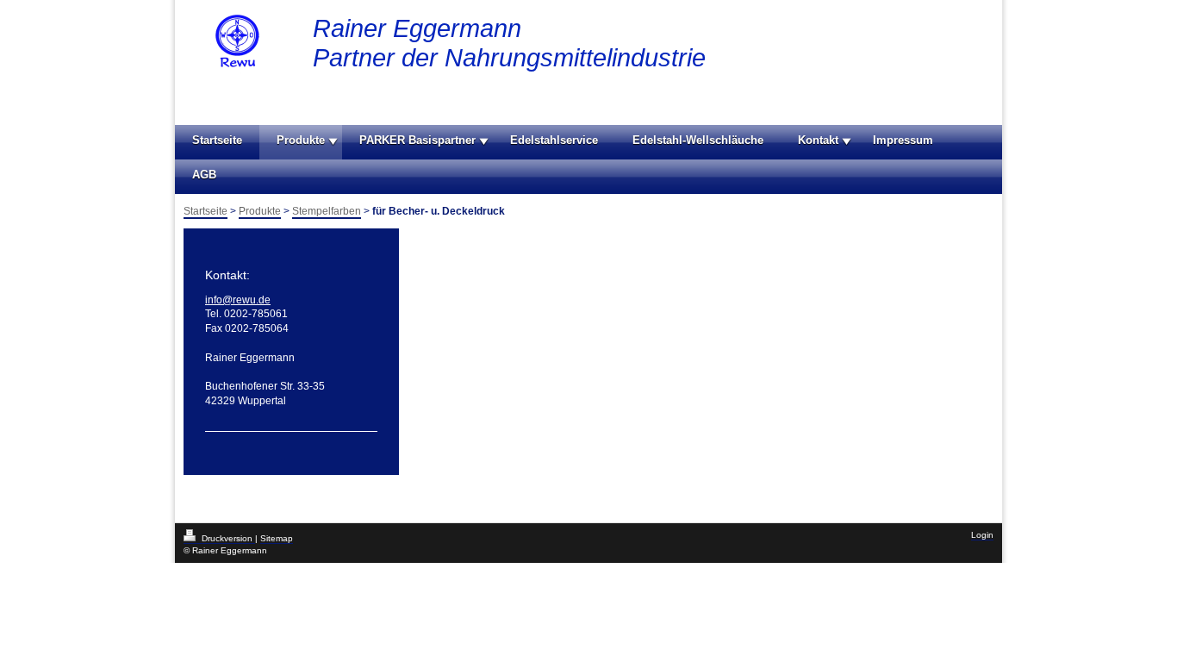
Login (982, 535)
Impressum (903, 140)
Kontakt (818, 140)
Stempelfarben (326, 211)
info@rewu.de (238, 300)
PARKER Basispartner (417, 140)
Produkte (301, 140)
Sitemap (276, 538)
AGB (204, 174)
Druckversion (227, 538)
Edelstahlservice (554, 140)
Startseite (217, 140)
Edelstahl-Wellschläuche (697, 140)
